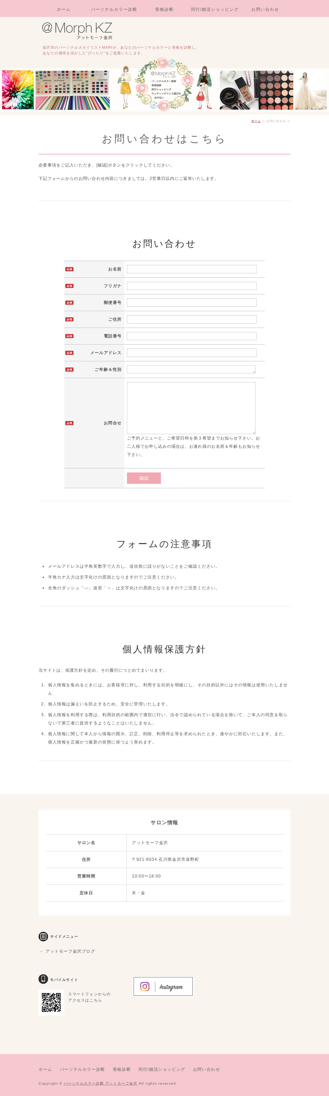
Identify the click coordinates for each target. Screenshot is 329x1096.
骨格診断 (164, 9)
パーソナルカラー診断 (114, 9)
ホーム (64, 9)
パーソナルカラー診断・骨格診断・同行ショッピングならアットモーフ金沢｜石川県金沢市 (80, 31)
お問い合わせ (265, 9)
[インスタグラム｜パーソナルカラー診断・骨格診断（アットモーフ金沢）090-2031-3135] (163, 992)
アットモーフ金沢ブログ (70, 951)
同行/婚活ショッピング (215, 9)
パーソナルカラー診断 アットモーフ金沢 (100, 1083)
